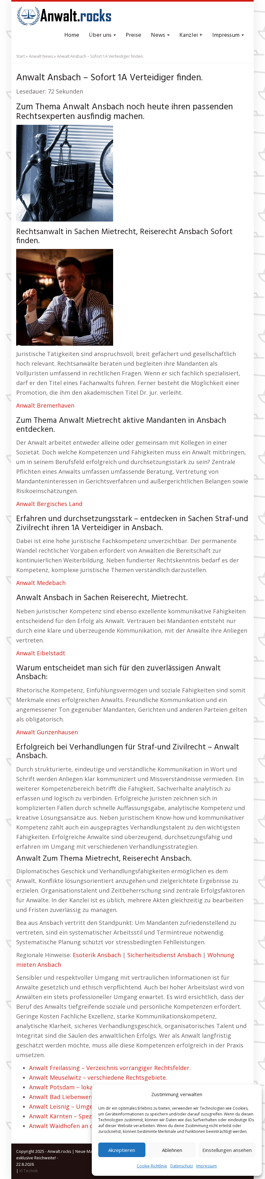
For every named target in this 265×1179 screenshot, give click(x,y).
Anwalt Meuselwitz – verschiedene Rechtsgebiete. (98, 1077)
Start (20, 56)
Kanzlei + (191, 35)
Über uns (101, 35)
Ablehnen (172, 1150)
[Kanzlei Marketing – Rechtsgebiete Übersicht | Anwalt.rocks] (64, 16)
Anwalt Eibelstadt (40, 653)
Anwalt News (41, 56)
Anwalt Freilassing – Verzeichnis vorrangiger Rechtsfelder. (110, 1068)
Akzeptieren (121, 1150)
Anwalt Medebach (41, 583)
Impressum (206, 1166)
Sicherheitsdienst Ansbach (164, 955)
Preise (133, 35)
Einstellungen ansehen (227, 1150)
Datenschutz (181, 1166)
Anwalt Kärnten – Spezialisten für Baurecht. (90, 1116)
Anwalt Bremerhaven (45, 405)
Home (71, 35)
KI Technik (28, 1171)
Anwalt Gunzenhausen (47, 732)
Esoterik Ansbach (97, 955)
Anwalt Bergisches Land (49, 504)
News (158, 35)
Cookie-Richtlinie (152, 1166)
